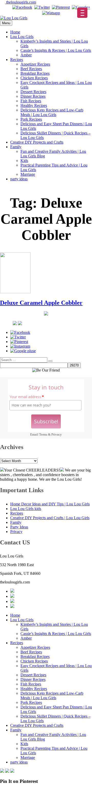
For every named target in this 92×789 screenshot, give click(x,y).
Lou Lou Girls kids (25, 508)
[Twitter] (42, 7)
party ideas (19, 179)
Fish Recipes (30, 101)
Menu (6, 23)
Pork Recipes (31, 119)
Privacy (56, 434)
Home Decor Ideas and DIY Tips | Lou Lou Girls (50, 504)
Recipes (16, 59)
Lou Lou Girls (21, 36)
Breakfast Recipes (35, 73)
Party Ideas (19, 527)
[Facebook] (22, 7)
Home (15, 32)
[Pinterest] (60, 7)
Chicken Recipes (34, 78)
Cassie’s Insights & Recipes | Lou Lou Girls (55, 50)
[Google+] (81, 7)
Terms (43, 434)
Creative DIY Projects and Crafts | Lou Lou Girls (49, 518)
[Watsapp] (51, 13)
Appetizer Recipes (35, 64)
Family (15, 147)
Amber (26, 55)
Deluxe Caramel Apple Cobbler (41, 302)
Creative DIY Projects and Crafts (36, 142)
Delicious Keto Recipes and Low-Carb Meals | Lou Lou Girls (51, 112)
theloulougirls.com (20, 2)
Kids (24, 160)
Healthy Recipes (33, 105)
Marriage (27, 174)
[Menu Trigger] (82, 13)
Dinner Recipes (32, 96)
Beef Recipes (31, 69)
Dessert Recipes (33, 92)
